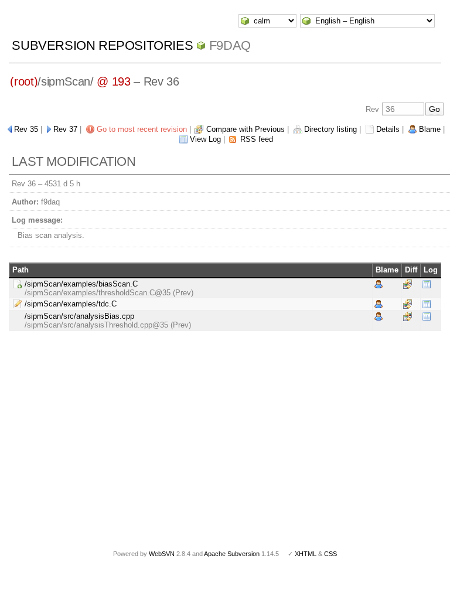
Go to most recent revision (142, 129)
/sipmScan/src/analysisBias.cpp (79, 316)
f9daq (230, 45)
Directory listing (330, 129)
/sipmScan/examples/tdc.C (71, 303)
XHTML (305, 553)
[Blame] (378, 283)
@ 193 (113, 81)
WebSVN (162, 553)
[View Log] (426, 283)
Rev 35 (26, 129)
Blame (430, 129)
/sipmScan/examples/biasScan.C (81, 283)
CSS (330, 553)
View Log (205, 139)
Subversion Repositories (102, 45)
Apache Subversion (232, 553)
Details (388, 129)
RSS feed (256, 139)
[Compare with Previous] (407, 283)
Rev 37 (65, 129)
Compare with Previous (245, 129)
